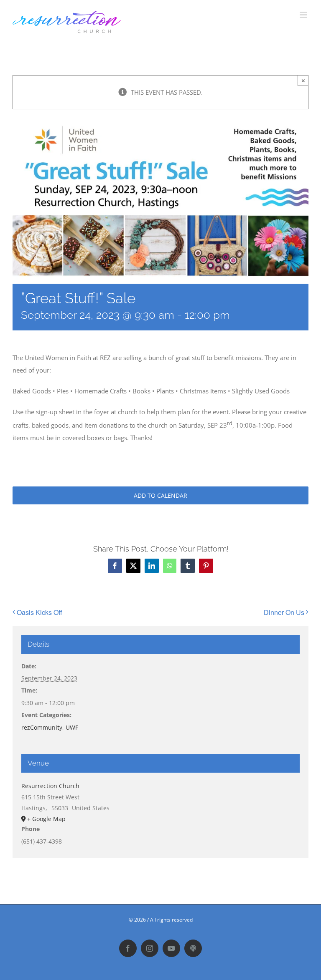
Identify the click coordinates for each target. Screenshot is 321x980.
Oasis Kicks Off (39, 612)
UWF (72, 727)
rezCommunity (41, 727)
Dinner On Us (284, 612)
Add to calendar (160, 495)
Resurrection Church (50, 786)
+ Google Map (46, 819)
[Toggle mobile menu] (304, 14)
